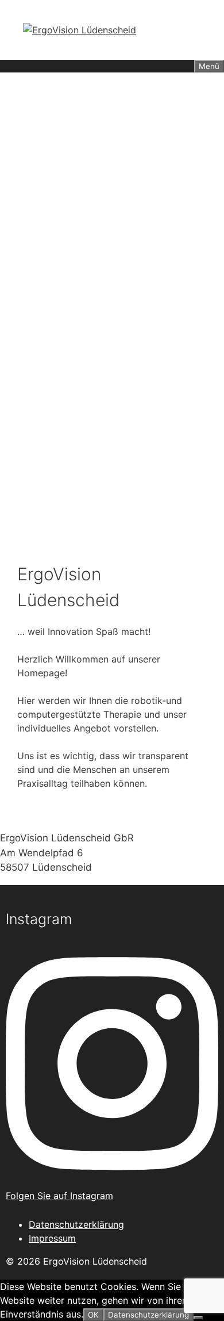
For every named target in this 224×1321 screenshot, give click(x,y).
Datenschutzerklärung (76, 1224)
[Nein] (198, 1317)
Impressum (52, 1238)
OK (93, 1314)
